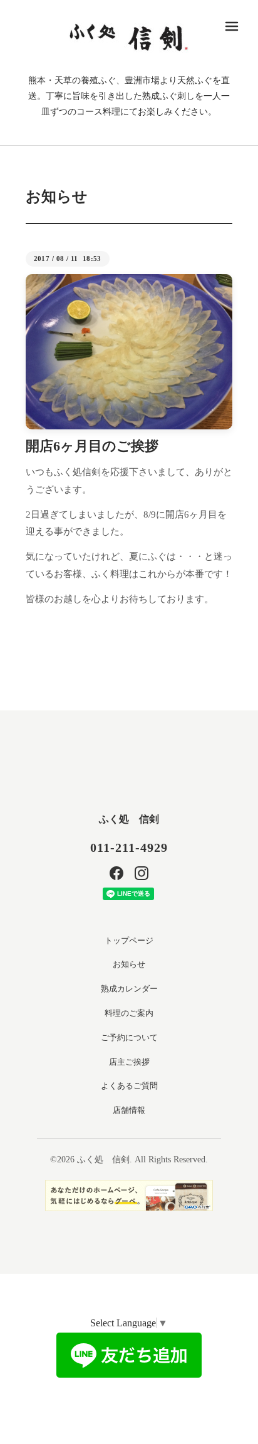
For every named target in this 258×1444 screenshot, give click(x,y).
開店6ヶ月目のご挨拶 (92, 446)
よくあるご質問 (129, 1085)
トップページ (129, 940)
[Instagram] (141, 873)
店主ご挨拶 (129, 1062)
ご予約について (129, 1037)
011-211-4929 (129, 847)
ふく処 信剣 (129, 819)
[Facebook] (116, 873)
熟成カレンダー (129, 988)
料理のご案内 (129, 1013)
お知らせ (129, 964)
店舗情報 (129, 1110)
